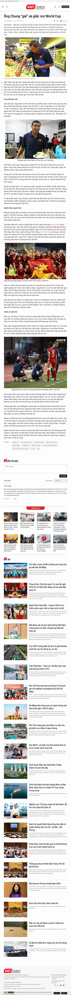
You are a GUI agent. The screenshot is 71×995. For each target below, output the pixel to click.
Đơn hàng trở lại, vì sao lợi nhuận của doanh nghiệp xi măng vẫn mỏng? (44, 526)
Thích (7, 498)
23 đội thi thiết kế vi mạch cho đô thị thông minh (48, 944)
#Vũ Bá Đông (26, 445)
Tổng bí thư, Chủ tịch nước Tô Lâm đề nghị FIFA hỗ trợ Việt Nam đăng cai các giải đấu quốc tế (47, 587)
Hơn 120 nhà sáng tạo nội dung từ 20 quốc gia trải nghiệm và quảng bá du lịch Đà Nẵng (47, 688)
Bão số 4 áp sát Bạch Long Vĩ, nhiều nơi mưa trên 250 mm (46, 924)
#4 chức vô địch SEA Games (50, 445)
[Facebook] (54, 21)
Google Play (64, 993)
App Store (57, 993)
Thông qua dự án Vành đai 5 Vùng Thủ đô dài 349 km (47, 865)
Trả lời (15, 498)
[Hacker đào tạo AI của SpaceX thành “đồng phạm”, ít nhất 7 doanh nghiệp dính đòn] (11, 517)
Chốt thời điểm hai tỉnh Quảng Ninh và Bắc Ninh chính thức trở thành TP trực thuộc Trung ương (47, 787)
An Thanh (9, 21)
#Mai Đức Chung (36, 445)
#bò (38, 448)
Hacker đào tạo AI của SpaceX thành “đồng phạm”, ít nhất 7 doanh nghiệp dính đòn (11, 526)
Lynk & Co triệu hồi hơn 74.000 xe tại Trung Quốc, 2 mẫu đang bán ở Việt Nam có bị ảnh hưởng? (59, 527)
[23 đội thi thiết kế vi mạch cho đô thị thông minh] (15, 949)
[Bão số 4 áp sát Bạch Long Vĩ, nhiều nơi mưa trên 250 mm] (15, 929)
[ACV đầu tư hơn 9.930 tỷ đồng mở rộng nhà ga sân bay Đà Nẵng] (15, 570)
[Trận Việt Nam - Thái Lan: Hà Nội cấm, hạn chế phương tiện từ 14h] (15, 672)
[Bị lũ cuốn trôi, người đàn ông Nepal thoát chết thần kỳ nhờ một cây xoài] (27, 538)
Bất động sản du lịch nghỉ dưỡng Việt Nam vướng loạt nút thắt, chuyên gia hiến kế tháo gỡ (47, 628)
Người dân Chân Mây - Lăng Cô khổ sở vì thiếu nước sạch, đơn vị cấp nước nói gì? (46, 606)
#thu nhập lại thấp (39, 442)
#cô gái (33, 448)
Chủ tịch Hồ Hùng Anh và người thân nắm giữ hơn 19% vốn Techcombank (44, 548)
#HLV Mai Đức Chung (26, 442)
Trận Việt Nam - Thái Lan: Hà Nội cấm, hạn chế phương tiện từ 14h (47, 667)
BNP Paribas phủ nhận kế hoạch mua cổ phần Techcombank (27, 525)
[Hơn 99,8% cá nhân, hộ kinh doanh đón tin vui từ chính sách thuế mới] (15, 751)
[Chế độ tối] (59, 7)
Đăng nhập (65, 6)
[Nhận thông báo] (55, 7)
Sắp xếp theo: (49, 480)
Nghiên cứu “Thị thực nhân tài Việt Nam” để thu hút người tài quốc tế (48, 806)
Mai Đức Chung (46, 232)
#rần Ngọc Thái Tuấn (51, 442)
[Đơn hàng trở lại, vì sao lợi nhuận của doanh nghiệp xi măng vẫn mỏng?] (44, 517)
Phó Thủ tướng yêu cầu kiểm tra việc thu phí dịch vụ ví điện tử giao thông (47, 726)
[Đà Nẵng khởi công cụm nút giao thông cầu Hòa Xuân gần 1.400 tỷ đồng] (15, 711)
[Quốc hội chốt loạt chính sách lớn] (15, 909)
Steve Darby (54, 224)
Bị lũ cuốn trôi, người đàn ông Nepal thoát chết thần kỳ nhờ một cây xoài (26, 548)
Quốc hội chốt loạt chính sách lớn (43, 903)
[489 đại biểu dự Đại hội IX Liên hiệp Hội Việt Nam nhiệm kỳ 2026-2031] (11, 538)
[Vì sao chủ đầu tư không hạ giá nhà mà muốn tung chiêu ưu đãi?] (60, 538)
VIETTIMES (35, 7)
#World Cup (16, 442)
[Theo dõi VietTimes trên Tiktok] (63, 985)
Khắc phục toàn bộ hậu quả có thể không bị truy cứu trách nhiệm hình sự (48, 845)
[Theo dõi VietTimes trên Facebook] (55, 985)
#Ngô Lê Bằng (16, 445)
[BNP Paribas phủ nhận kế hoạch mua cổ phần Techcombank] (27, 517)
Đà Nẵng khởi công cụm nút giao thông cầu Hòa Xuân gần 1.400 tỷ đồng (48, 707)
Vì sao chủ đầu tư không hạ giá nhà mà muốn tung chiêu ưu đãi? (59, 548)
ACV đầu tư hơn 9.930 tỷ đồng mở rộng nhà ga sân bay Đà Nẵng (47, 566)
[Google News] (63, 21)
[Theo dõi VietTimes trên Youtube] (60, 985)
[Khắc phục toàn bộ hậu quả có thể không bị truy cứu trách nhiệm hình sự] (15, 850)
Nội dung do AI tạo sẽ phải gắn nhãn (45, 883)
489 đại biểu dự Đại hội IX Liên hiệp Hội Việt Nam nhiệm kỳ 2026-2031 (10, 548)
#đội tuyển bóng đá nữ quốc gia (20, 448)
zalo (58, 985)
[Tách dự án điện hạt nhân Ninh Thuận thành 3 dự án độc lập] (15, 771)
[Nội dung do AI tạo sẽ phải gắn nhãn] (15, 889)
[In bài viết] (57, 21)
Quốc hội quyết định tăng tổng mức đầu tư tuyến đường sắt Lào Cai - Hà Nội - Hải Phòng (47, 827)
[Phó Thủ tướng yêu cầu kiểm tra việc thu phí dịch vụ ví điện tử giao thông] (15, 731)
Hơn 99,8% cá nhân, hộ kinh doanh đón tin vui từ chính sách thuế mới (47, 746)
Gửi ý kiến (63, 476)
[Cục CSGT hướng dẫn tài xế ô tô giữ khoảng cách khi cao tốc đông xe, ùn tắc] (15, 652)
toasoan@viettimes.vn (61, 975)
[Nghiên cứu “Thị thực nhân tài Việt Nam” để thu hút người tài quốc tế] (15, 810)
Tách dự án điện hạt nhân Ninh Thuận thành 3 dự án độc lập (45, 766)
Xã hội (7, 559)
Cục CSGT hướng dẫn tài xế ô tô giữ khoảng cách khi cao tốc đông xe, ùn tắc (48, 647)
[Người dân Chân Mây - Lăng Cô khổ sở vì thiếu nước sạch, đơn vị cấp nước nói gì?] (15, 611)
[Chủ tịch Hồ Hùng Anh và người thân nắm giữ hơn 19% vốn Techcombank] (44, 538)
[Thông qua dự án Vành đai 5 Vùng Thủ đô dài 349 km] (15, 870)
